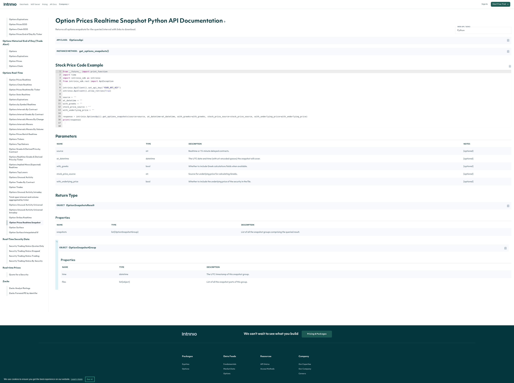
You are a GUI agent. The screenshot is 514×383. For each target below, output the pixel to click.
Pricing (44, 4)
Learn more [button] (76, 379)
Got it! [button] (90, 379)
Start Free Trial (499, 4)
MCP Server (35, 4)
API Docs (53, 4)
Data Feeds (24, 4)
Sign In (485, 4)
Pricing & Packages (316, 334)
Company (63, 4)
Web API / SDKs (463, 27)
